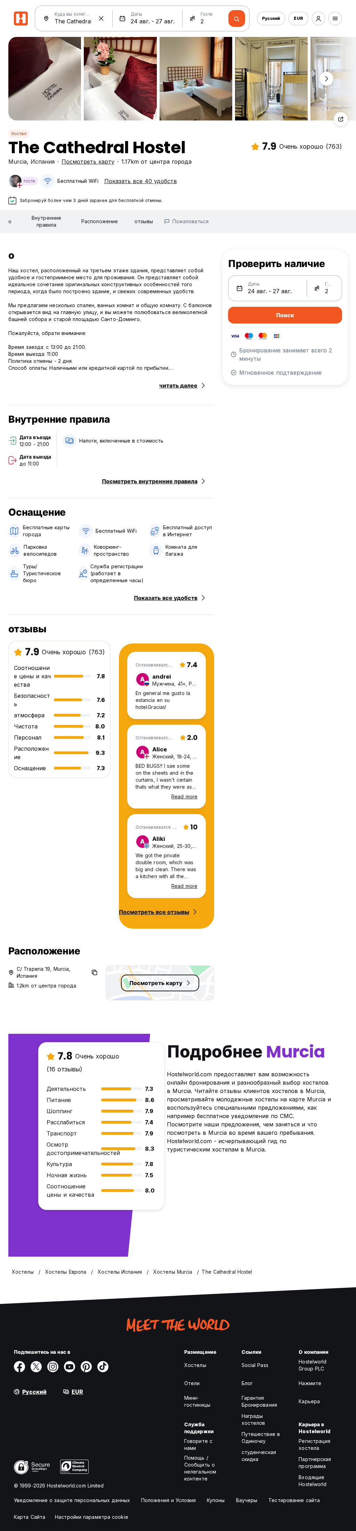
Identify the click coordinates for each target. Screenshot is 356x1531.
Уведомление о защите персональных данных (72, 1500)
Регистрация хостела (314, 1444)
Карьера (309, 1401)
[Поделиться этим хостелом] (341, 119)
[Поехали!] (236, 18)
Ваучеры (247, 1500)
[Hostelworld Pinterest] (86, 1366)
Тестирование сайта (294, 1500)
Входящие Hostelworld (312, 1480)
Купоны (216, 1500)
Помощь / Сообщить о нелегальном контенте (200, 1468)
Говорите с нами (198, 1444)
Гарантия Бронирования (259, 1401)
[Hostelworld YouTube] (69, 1366)
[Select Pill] (318, 18)
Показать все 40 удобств (140, 181)
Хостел (18, 133)
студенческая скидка (259, 1455)
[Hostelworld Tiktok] (102, 1366)
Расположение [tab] (99, 221)
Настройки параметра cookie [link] (91, 1517)
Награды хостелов (253, 1419)
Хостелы (195, 1365)
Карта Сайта (29, 1517)
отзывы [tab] (144, 221)
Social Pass (255, 1365)
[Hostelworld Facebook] (19, 1366)
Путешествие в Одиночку (261, 1437)
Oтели (192, 1383)
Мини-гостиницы (197, 1401)
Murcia (17, 161)
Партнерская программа (315, 1462)
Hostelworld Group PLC (312, 1365)
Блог (247, 1383)
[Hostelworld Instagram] (52, 1366)
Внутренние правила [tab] (46, 221)
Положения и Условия (168, 1500)
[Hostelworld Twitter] (36, 1366)
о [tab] (9, 221)
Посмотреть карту (88, 161)
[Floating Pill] (326, 79)
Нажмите (310, 1383)
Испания (43, 161)
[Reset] (101, 18)
